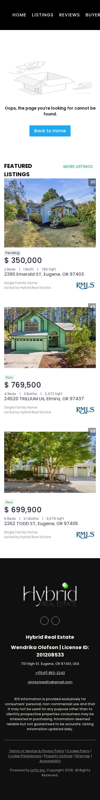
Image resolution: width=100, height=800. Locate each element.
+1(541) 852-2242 (50, 672)
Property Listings (58, 756)
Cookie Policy (78, 751)
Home (19, 15)
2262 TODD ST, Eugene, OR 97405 (41, 523)
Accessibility (50, 761)
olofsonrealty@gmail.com (50, 682)
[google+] (55, 621)
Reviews (69, 15)
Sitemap (82, 756)
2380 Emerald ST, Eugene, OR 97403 (44, 274)
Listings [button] (43, 15)
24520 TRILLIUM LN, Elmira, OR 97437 (44, 399)
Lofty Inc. (38, 770)
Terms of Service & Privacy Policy (36, 751)
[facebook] (44, 621)
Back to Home (50, 131)
